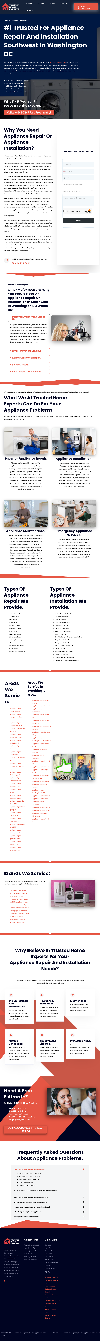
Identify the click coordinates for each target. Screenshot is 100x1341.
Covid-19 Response (51, 1262)
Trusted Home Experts (32, 1245)
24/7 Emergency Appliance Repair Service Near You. (29, 259)
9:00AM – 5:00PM (30, 1259)
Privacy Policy (49, 1259)
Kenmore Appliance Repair (18, 890)
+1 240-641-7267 (30, 1248)
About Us (48, 1248)
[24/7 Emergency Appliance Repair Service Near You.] (6, 260)
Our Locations (49, 1256)
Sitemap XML (49, 1265)
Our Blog (48, 1245)
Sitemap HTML (50, 1268)
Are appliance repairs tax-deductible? (26, 1216)
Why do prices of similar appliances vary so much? (30, 1202)
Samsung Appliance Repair (18, 893)
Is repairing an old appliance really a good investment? (32, 1207)
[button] (86, 6)
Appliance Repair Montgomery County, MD (17, 717)
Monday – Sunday (30, 1256)
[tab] (29, 330)
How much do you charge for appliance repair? (29, 1169)
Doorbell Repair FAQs (52, 1300)
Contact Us (48, 1251)
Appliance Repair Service (58, 62)
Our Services (49, 1254)
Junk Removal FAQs (51, 1277)
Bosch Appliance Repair (17, 922)
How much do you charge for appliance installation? (31, 1197)
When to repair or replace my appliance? (27, 1212)
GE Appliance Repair (16, 896)
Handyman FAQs (50, 1286)
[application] (33, 3)
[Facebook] (4, 1281)
